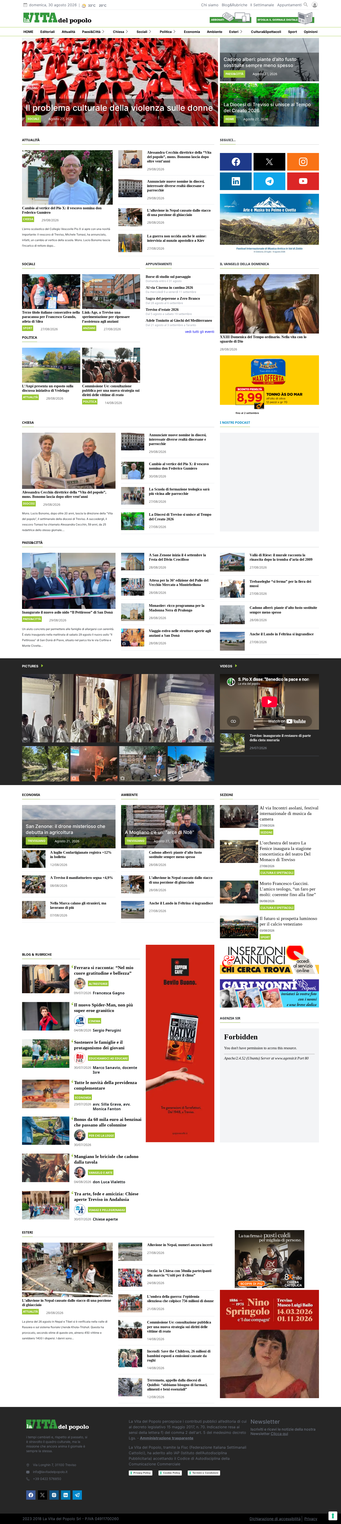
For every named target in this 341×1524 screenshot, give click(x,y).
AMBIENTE (129, 794)
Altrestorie (98, 984)
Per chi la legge (101, 1136)
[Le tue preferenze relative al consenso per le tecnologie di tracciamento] (332, 1515)
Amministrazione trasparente (166, 1438)
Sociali (33, 119)
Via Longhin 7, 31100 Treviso (54, 1465)
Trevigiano (36, 841)
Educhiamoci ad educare (108, 1058)
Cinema (94, 1021)
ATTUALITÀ (31, 140)
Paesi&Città (234, 74)
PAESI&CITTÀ (32, 542)
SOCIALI (28, 264)
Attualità (30, 397)
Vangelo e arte (101, 1173)
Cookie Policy (171, 1472)
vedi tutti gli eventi (199, 331)
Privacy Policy (142, 1472)
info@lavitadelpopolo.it (50, 1472)
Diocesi (29, 504)
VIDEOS (226, 666)
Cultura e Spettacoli (277, 873)
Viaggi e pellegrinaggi (107, 1210)
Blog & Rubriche (37, 954)
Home (229, 119)
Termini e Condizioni (205, 1472)
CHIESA (28, 422)
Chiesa (28, 219)
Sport (27, 328)
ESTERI (27, 1232)
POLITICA (29, 337)
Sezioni (266, 832)
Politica (90, 402)
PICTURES (30, 666)
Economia (83, 1098)
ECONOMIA (31, 794)
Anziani (89, 328)
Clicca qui (279, 1433)
